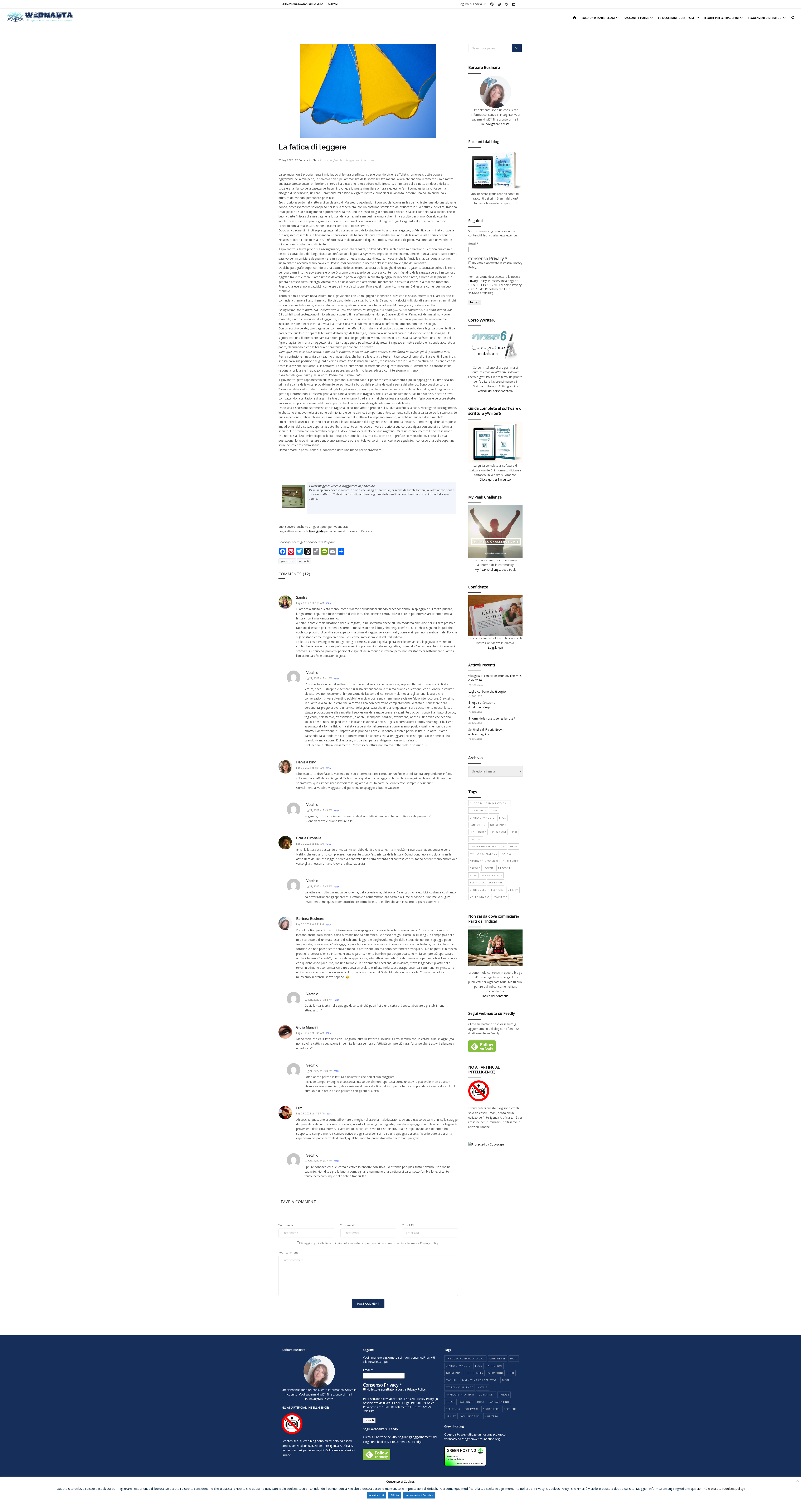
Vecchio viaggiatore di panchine (354, 160)
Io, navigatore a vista (495, 124)
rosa (473, 875)
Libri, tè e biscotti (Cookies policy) (720, 1488)
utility (513, 889)
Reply (328, 603)
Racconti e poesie (636, 18)
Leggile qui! (495, 647)
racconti (304, 561)
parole (475, 868)
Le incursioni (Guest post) (676, 18)
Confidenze (478, 810)
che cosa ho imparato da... (489, 803)
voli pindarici (480, 897)
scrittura (477, 882)
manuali (476, 839)
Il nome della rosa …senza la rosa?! (491, 718)
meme (513, 846)
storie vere (478, 889)
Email (473, 244)
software (496, 882)
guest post (287, 561)
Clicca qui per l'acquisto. (495, 479)
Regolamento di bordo (765, 18)
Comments (303, 160)
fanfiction (477, 824)
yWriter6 (500, 897)
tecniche (497, 889)
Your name (285, 1225)
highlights (478, 832)
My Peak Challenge (487, 570)
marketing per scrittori (487, 846)
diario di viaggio (482, 817)
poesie (489, 868)
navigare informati (484, 861)
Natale (506, 853)
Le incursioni (324, 160)
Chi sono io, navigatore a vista (302, 4)
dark (494, 810)
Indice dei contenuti (495, 996)
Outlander (510, 861)
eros (502, 817)
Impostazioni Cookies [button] (419, 1495)
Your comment (288, 1252)
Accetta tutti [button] (376, 1495)
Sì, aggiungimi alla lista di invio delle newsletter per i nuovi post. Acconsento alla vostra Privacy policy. (370, 1243)
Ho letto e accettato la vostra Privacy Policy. (495, 265)
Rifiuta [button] (395, 1495)
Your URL (408, 1225)
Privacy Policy (477, 281)
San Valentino (491, 875)
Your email (347, 1225)
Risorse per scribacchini (721, 18)
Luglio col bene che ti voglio (487, 691)
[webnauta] (39, 17)
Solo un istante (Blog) (598, 18)
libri (514, 832)
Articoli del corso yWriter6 (495, 391)
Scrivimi (333, 4)
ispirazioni (498, 832)
